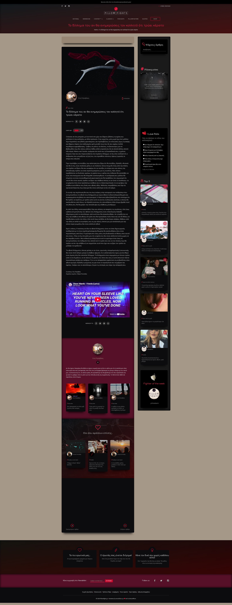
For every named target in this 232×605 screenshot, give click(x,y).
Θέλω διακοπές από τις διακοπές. (154, 155)
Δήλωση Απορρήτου (144, 592)
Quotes (145, 19)
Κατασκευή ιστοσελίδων (115, 598)
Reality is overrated (73, 460)
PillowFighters (133, 19)
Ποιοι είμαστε (124, 592)
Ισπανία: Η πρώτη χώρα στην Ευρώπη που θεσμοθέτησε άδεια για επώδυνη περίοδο (154, 213)
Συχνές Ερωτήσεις (87, 592)
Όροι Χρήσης (133, 592)
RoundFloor (133, 598)
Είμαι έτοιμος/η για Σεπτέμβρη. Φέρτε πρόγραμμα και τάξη (153, 151)
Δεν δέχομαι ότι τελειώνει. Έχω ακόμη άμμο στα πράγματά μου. (153, 146)
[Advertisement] (98, 501)
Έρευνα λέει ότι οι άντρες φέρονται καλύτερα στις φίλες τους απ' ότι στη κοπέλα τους (96, 465)
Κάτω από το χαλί (147, 246)
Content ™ (98, 19)
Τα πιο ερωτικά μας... (79, 555)
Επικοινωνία (97, 592)
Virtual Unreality (77, 454)
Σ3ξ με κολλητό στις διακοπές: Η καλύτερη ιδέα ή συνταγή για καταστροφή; (154, 249)
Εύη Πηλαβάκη (83, 98)
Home (96, 30)
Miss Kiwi (70, 108)
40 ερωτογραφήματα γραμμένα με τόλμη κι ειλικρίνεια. (79, 560)
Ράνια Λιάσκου (151, 276)
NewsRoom (86, 19)
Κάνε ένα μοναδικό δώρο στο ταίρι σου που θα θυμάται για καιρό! (116, 560)
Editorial (76, 19)
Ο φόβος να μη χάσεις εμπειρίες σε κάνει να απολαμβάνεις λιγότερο (118, 408)
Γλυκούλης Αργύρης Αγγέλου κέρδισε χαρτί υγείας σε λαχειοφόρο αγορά (153, 286)
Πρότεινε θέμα (106, 592)
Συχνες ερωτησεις (165, 6)
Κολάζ (92, 460)
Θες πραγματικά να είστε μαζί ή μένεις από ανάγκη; (75, 407)
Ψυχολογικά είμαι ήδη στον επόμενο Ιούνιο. (152, 165)
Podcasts (121, 19)
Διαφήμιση (115, 592)
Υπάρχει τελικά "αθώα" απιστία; (73, 464)
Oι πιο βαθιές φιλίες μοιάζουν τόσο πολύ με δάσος (118, 464)
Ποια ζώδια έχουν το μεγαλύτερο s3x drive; (153, 322)
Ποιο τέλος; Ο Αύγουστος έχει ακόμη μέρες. (153, 160)
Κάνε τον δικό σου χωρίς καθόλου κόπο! (152, 556)
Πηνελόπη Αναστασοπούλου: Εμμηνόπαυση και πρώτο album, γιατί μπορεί (153, 359)
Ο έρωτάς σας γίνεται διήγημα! (116, 555)
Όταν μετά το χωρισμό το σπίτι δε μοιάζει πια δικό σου (96, 408)
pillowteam (150, 204)
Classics (109, 19)
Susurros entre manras (148, 282)
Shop (155, 19)
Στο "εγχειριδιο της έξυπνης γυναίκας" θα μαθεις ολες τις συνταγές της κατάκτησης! (152, 562)
